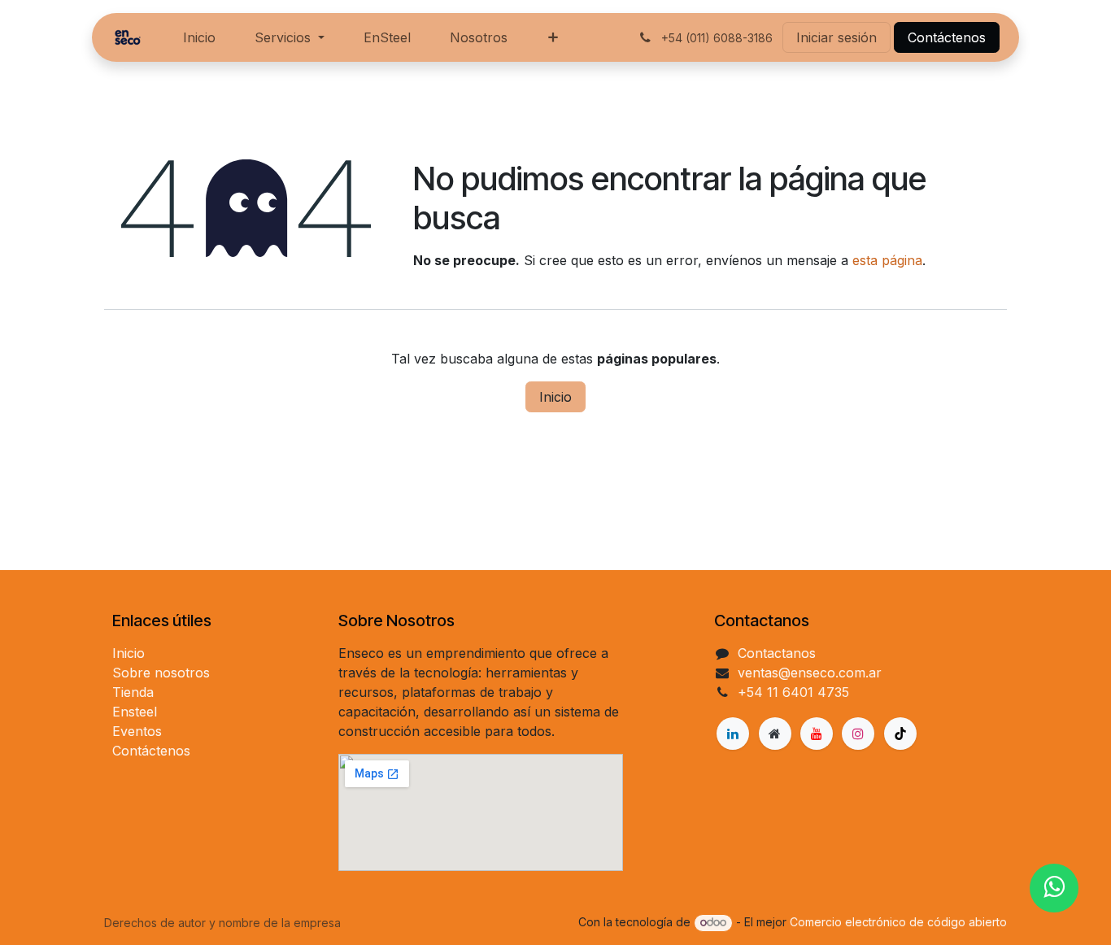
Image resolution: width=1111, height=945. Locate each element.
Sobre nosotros (161, 672)
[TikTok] (900, 733)
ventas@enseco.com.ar (810, 672)
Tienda (133, 692)
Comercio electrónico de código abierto (898, 922)
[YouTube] (816, 733)
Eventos (137, 731)
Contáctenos (947, 37)
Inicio (555, 397)
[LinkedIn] (733, 733)
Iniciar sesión (836, 37)
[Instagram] (858, 733)
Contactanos (777, 653)
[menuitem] (199, 37)
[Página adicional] (775, 733)
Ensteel (134, 711)
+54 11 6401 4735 (793, 692)
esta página (887, 260)
